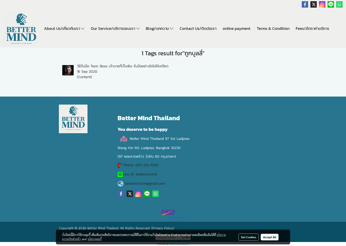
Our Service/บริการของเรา (113, 28)
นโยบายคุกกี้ (95, 239)
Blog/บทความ (158, 28)
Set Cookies (248, 237)
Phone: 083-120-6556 (141, 165)
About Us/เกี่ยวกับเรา (62, 28)
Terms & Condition (273, 28)
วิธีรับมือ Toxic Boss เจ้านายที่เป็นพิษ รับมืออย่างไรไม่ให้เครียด (122, 66)
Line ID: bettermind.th (140, 174)
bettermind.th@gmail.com (145, 183)
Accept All (269, 237)
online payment (236, 28)
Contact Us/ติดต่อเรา (198, 28)
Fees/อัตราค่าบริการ (312, 28)
